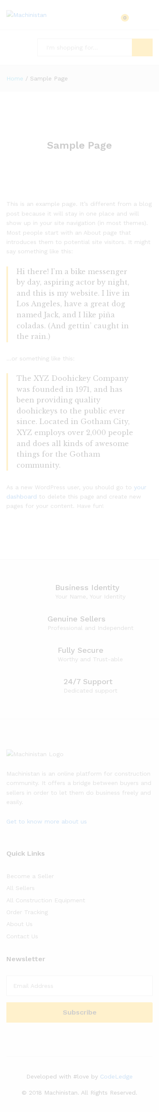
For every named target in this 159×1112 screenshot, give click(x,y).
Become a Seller (30, 876)
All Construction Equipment (45, 900)
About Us (19, 924)
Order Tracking (27, 912)
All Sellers (20, 888)
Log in (146, 20)
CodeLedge (116, 1076)
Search (142, 47)
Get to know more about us (46, 821)
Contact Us (22, 936)
